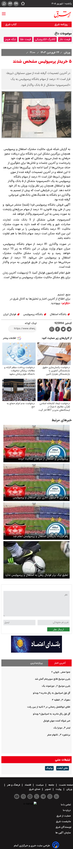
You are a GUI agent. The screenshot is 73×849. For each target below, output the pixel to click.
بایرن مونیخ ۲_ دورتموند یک (56, 686)
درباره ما (67, 810)
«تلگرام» (65, 303)
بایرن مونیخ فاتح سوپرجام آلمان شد (52, 679)
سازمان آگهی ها (63, 833)
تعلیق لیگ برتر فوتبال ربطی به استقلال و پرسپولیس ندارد (36, 575)
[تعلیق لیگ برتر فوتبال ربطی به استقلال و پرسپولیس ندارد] (36, 560)
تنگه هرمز (10, 39)
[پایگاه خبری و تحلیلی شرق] (62, 14)
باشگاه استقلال (58, 314)
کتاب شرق (11, 24)
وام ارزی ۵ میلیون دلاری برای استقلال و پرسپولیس (40, 497)
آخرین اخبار (60, 663)
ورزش (66, 52)
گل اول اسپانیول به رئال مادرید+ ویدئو (51, 693)
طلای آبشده (62, 768)
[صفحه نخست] (21, 3)
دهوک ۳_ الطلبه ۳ (61, 700)
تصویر (48, 789)
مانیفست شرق (63, 821)
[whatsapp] (51, 329)
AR (10, 4)
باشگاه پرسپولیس (33, 314)
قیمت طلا (25, 39)
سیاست (39, 785)
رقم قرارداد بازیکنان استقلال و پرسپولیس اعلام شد (40, 536)
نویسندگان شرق (63, 827)
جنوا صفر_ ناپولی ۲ (60, 672)
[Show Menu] (3, 12)
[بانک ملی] (36, 652)
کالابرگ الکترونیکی (45, 39)
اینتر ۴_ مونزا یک (61, 728)
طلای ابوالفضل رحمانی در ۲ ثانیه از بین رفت (48, 707)
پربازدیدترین (36, 663)
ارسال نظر (58, 629)
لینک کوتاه (30, 323)
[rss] (56, 796)
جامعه (51, 785)
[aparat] (30, 796)
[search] (4, 3)
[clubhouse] (23, 796)
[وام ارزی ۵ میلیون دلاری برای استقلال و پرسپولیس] (36, 482)
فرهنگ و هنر (13, 785)
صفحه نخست (65, 785)
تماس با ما (66, 804)
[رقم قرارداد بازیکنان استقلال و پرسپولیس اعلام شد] (36, 521)
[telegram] (69, 330)
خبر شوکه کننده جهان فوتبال (56, 721)
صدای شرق (35, 789)
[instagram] (49, 796)
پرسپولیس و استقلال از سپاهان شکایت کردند (43, 459)
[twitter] (63, 329)
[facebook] (57, 329)
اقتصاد (28, 785)
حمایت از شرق (64, 816)
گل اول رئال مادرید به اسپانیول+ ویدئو (51, 714)
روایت (58, 789)
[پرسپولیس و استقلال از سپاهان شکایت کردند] (36, 443)
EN (16, 4)
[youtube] (16, 796)
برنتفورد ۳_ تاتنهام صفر (58, 735)
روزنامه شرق (61, 24)
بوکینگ (49, 768)
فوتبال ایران (10, 314)
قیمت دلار (64, 39)
